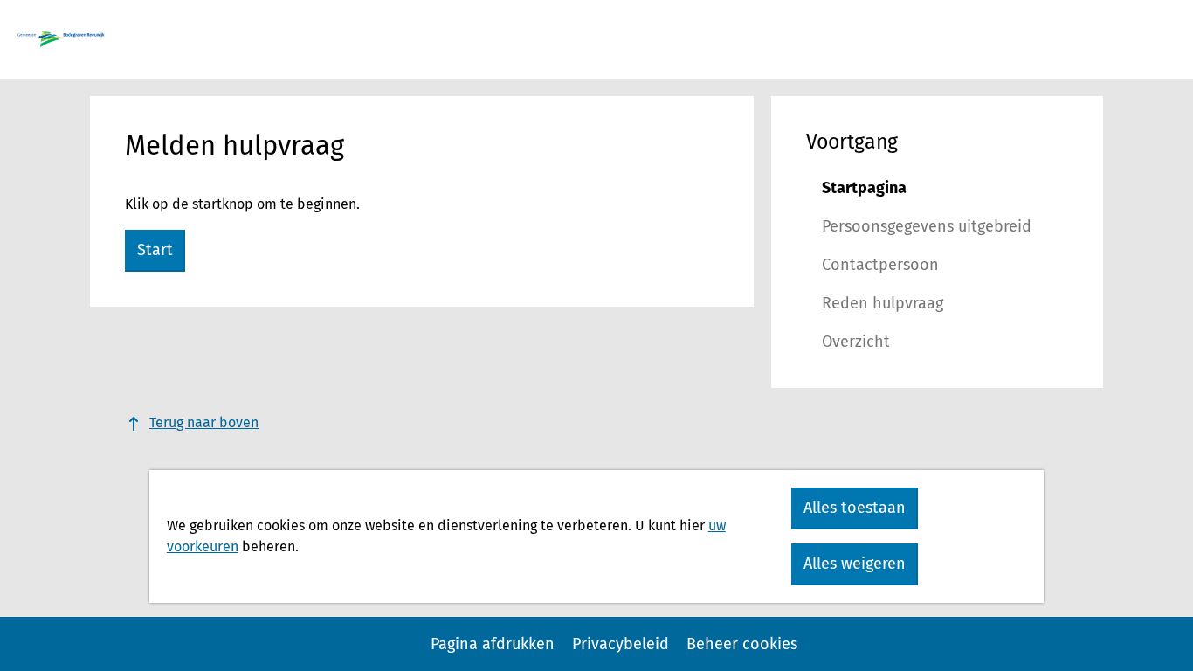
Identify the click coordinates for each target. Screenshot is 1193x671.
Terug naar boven (204, 422)
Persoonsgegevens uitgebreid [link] (926, 226)
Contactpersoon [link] (880, 264)
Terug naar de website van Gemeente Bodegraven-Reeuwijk (61, 39)
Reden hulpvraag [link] (882, 303)
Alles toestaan (854, 507)
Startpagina (864, 187)
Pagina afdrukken (493, 644)
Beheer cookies (741, 644)
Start (155, 249)
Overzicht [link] (856, 341)
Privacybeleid (620, 644)
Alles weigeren (854, 563)
